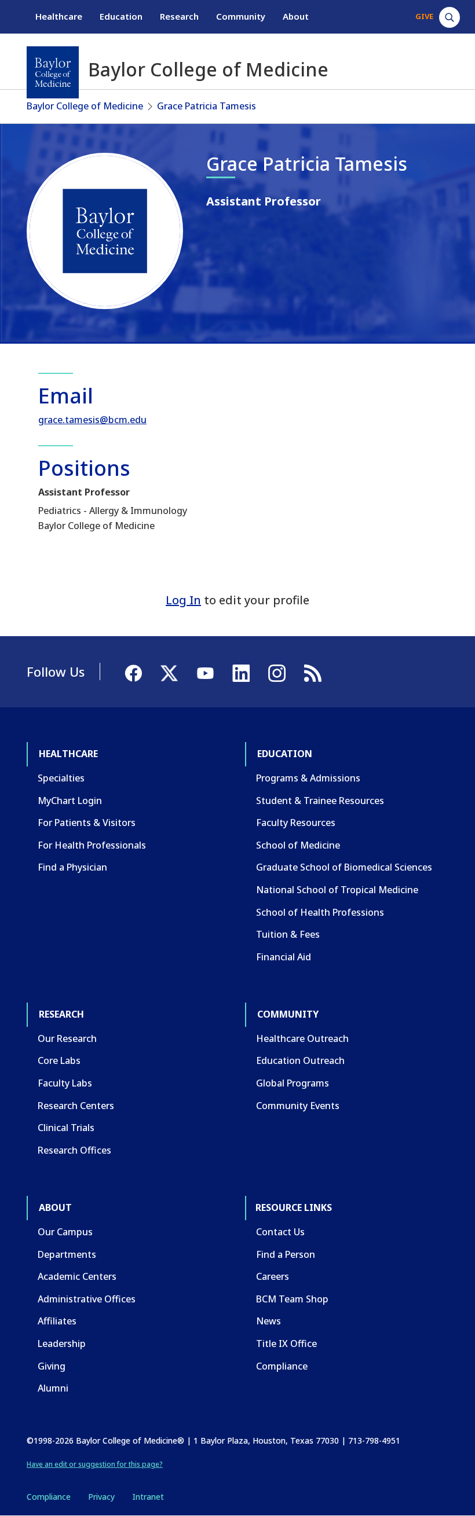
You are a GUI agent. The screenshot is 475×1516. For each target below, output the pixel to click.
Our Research (67, 1038)
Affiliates (57, 1321)
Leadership (62, 1343)
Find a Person (285, 1254)
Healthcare (58, 16)
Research (179, 16)
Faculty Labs (65, 1083)
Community (240, 16)
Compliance (282, 1366)
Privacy (101, 1496)
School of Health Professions (320, 912)
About (296, 16)
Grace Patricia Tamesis (206, 106)
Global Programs (292, 1083)
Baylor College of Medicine (85, 106)
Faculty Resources (295, 822)
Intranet (148, 1496)
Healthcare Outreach (302, 1038)
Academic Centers (77, 1276)
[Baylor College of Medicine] (53, 72)
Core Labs (59, 1060)
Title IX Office (286, 1343)
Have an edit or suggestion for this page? (95, 1464)
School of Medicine (298, 845)
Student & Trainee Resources (320, 800)
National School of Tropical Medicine (337, 889)
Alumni (53, 1388)
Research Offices (74, 1150)
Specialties (61, 778)
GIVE (424, 16)
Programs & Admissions (308, 778)
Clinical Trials (66, 1127)
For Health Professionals (92, 845)
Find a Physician (72, 867)
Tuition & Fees (288, 934)
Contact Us (280, 1231)
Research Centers (76, 1105)
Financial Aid (283, 956)
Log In (183, 600)
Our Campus (65, 1231)
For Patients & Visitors (87, 822)
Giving (51, 1366)
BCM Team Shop (292, 1299)
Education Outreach (300, 1060)
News (268, 1321)
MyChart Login (70, 800)
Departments (67, 1254)
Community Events (297, 1105)
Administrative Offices (87, 1299)
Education (121, 16)
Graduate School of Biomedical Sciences (344, 867)
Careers (272, 1276)
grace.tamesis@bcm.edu (92, 419)
